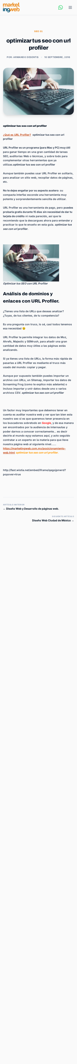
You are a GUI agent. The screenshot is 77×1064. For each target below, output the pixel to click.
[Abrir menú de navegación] (70, 7)
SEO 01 (38, 31)
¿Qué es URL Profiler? (17, 134)
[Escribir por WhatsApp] (60, 7)
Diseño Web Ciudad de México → (53, 520)
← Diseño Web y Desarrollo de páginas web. (31, 508)
